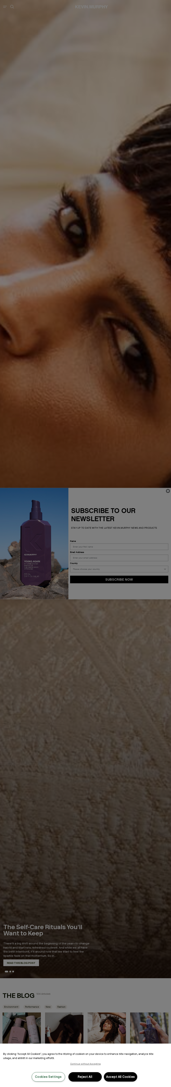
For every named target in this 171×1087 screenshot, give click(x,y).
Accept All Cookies (120, 1077)
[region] (85, 1065)
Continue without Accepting (85, 1063)
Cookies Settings (48, 1077)
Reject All (85, 1077)
